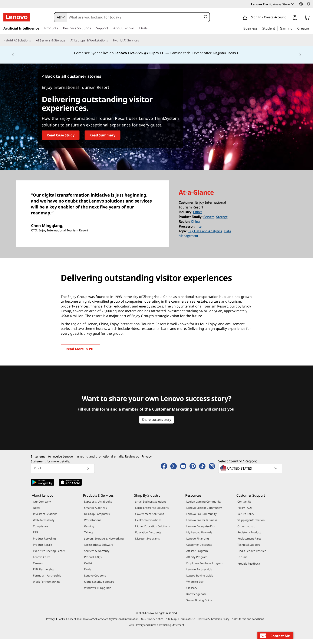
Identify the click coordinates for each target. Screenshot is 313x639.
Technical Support (248, 545)
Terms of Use (187, 619)
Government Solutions (149, 514)
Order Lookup (246, 526)
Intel (198, 226)
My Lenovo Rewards (199, 532)
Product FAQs (93, 557)
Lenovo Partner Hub (199, 569)
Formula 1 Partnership (47, 575)
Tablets (88, 532)
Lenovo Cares (41, 557)
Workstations (92, 520)
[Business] (259, 28)
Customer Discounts (199, 545)
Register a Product (249, 532)
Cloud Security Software (99, 582)
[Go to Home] (16, 17)
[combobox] (60, 17)
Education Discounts (148, 532)
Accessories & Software (98, 545)
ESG (35, 532)
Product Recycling (44, 538)
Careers (38, 563)
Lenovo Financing (197, 538)
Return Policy (245, 514)
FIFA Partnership (43, 569)
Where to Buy (195, 582)
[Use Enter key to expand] (288, 18)
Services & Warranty (96, 551)
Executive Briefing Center (49, 551)
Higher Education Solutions (152, 526)
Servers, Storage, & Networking (104, 538)
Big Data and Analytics (205, 231)
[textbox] (250, 468)
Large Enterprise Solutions (152, 508)
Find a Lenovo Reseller (251, 551)
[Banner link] (156, 53)
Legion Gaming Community (203, 501)
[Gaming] (294, 28)
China (195, 221)
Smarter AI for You (95, 508)
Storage (222, 217)
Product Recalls (42, 545)
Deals (87, 569)
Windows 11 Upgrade (97, 588)
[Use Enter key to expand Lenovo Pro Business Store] (292, 4)
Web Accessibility (44, 520)
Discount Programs (147, 538)
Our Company (42, 501)
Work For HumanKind (46, 582)
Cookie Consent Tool (69, 619)
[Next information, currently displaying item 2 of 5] (300, 54)
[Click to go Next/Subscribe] (88, 468)
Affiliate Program (197, 551)
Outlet (88, 563)
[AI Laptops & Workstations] (109, 40)
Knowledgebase (196, 594)
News (36, 508)
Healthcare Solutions (148, 520)
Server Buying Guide (199, 600)
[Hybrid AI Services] (140, 40)
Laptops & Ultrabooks (98, 501)
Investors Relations (45, 514)
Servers (208, 217)
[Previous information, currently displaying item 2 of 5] (12, 54)
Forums (242, 557)
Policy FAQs (244, 508)
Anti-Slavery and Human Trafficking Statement (156, 625)
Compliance (40, 526)
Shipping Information (251, 520)
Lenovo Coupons (95, 575)
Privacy (50, 619)
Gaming (89, 526)
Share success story (156, 419)
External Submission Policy (213, 619)
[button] (301, 4)
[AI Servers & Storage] (67, 40)
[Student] (276, 28)
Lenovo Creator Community (204, 508)
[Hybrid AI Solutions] (32, 40)
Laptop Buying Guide (199, 575)
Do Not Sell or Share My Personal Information (111, 619)
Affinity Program (196, 557)
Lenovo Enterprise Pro (200, 526)
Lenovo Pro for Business (201, 520)
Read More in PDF (80, 349)
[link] (295, 18)
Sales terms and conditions (248, 619)
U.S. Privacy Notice (152, 619)
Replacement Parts (249, 538)
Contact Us (244, 501)
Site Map (171, 619)
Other (197, 212)
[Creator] (311, 28)
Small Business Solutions (150, 501)
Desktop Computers (97, 514)
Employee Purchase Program (204, 563)
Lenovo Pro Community (201, 514)
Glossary (191, 588)
